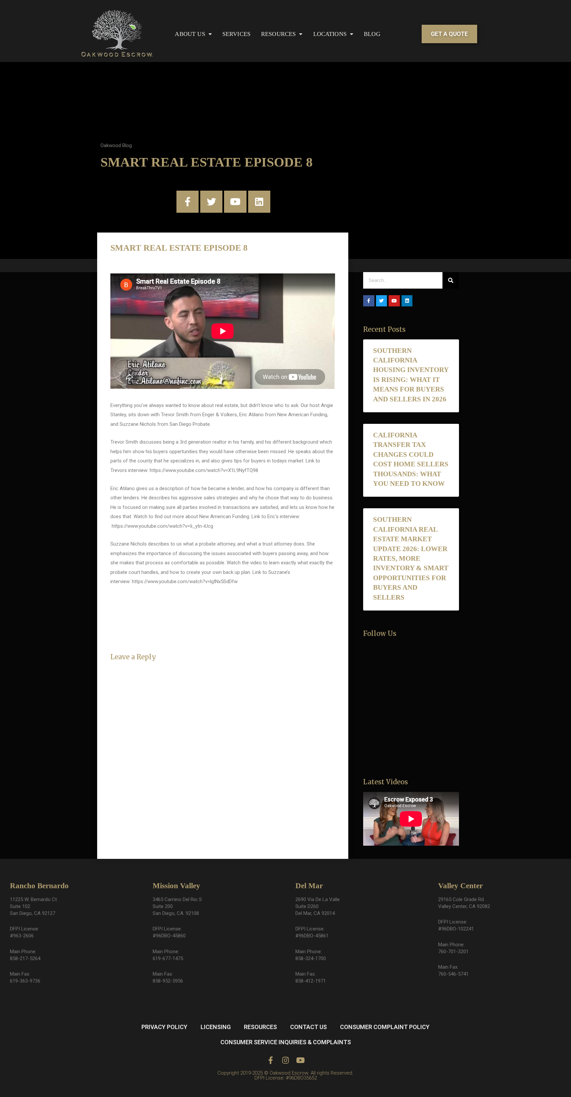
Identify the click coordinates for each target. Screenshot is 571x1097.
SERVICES (236, 34)
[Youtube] (235, 202)
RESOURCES (278, 34)
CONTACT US (308, 1026)
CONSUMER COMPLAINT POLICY (385, 1026)
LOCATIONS (330, 34)
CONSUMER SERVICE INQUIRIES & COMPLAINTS (285, 1042)
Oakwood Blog (116, 145)
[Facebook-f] (187, 202)
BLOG (372, 34)
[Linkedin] (259, 202)
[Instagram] (285, 1060)
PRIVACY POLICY (164, 1026)
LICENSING (216, 1026)
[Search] (450, 280)
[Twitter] (211, 202)
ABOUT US (190, 34)
